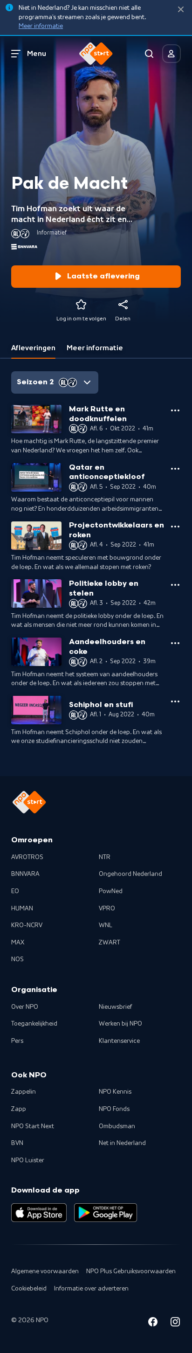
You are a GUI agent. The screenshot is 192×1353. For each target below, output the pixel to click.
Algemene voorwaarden (45, 1271)
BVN (17, 1143)
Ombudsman (117, 1126)
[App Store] (39, 1212)
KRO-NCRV (26, 925)
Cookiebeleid (29, 1288)
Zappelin (23, 1092)
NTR (104, 857)
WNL (105, 925)
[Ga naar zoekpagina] (149, 53)
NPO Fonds (114, 1109)
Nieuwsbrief (115, 1007)
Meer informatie (41, 26)
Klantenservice (119, 1041)
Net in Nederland (122, 1143)
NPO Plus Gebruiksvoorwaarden (131, 1271)
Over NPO (24, 1007)
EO (15, 891)
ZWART (109, 942)
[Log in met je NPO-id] (171, 53)
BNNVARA (25, 874)
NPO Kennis (115, 1092)
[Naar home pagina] (96, 53)
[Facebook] (152, 1323)
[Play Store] (105, 1212)
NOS (17, 959)
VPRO (107, 908)
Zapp (18, 1109)
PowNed (111, 891)
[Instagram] (175, 1323)
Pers (17, 1041)
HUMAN (22, 908)
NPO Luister (27, 1160)
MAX (17, 942)
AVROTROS (27, 857)
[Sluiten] (180, 9)
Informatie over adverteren (91, 1288)
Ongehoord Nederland (130, 874)
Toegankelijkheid (34, 1023)
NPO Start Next (32, 1126)
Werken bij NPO (120, 1023)
